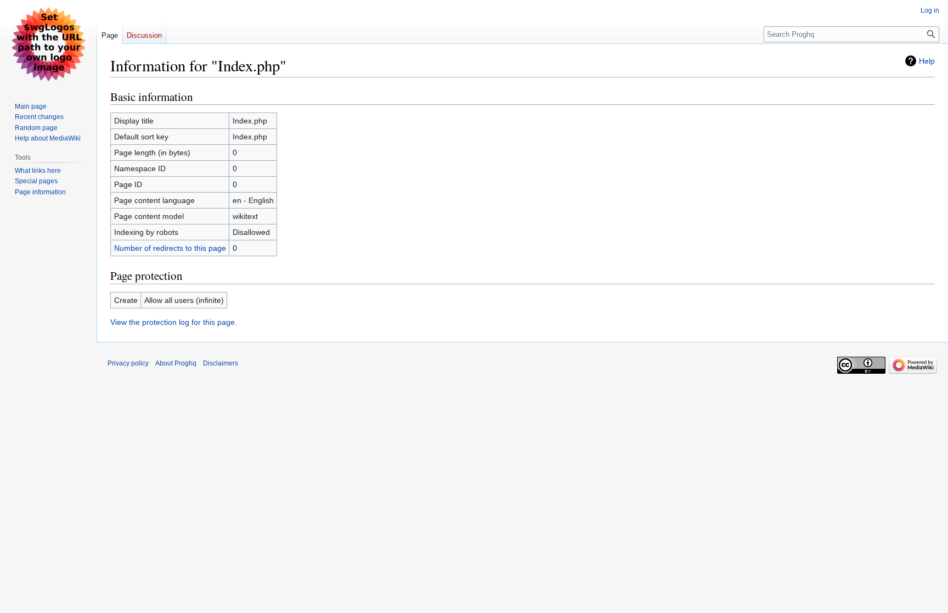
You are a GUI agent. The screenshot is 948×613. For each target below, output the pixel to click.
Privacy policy (128, 363)
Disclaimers (220, 363)
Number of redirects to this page (170, 248)
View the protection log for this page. (173, 322)
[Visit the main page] (48, 44)
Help (927, 61)
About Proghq (175, 363)
